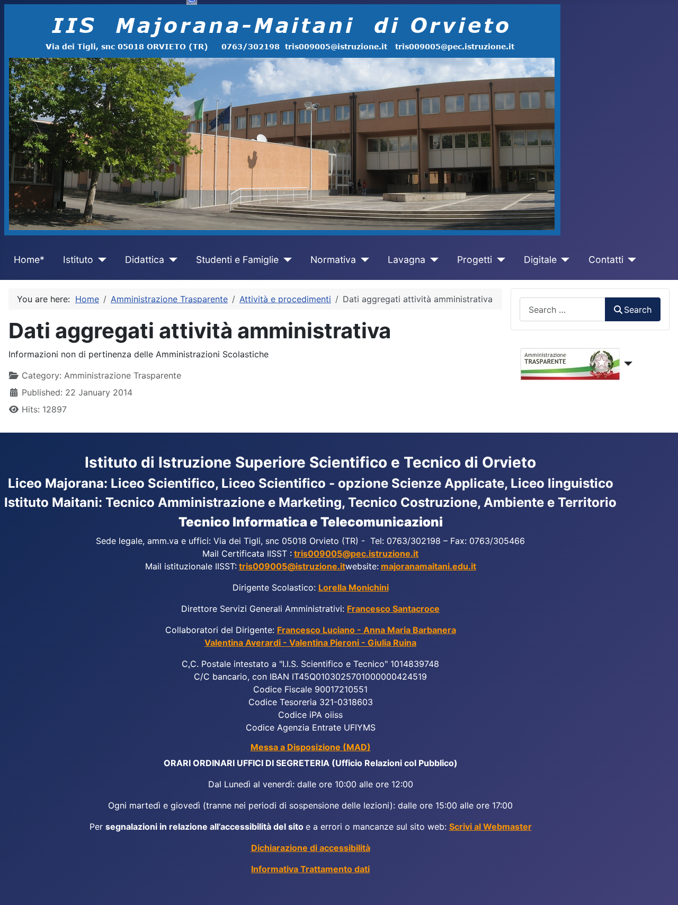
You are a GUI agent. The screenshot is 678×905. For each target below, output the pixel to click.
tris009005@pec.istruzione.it (356, 553)
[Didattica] (170, 260)
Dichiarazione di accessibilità (310, 847)
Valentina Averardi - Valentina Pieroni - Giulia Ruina (310, 642)
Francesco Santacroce (393, 608)
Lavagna (406, 259)
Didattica (144, 259)
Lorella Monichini (353, 587)
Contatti (605, 259)
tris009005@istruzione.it (292, 566)
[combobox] (562, 309)
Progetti (474, 259)
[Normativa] (362, 260)
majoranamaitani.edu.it (428, 566)
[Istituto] (99, 260)
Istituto (78, 259)
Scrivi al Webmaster (490, 826)
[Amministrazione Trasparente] (626, 364)
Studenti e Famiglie (237, 259)
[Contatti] (630, 260)
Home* (29, 259)
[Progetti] (498, 260)
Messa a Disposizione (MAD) (311, 747)
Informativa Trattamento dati (310, 869)
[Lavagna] (432, 260)
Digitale (540, 259)
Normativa (333, 259)
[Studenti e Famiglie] (285, 260)
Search (638, 309)
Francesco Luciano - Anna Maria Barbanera (366, 630)
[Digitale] (563, 260)
